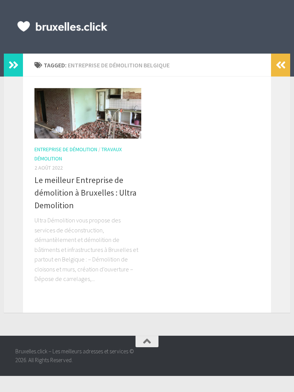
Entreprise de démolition (65, 149)
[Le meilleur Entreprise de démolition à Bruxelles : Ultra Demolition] (87, 113)
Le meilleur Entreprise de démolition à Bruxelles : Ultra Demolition (85, 193)
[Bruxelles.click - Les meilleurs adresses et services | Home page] (62, 26)
